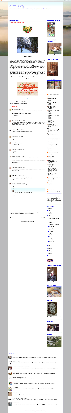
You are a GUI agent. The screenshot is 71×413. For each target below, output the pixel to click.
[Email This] (21, 101)
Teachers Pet (50, 182)
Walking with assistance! (17, 392)
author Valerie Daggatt (23, 103)
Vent (49, 128)
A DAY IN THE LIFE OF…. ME (54, 220)
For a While (50, 183)
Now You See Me (51, 164)
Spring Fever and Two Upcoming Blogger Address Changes (53, 170)
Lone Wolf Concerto (51, 106)
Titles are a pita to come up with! (53, 134)
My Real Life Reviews (52, 168)
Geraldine (14, 156)
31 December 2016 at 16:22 (20, 183)
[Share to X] (23, 101)
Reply (13, 117)
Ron (13, 109)
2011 (49, 252)
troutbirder (14, 129)
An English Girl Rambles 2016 (53, 94)
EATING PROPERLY (16, 372)
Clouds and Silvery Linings (53, 152)
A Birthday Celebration (53, 222)
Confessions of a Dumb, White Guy (53, 111)
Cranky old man (51, 124)
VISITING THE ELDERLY (54, 224)
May (50, 236)
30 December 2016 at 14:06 (18, 175)
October (50, 228)
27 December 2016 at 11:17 (20, 142)
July (50, 233)
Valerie (13, 120)
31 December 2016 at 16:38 (23, 190)
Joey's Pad (50, 148)
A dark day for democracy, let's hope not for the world (54, 179)
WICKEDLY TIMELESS (52, 107)
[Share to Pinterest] (25, 101)
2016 (49, 215)
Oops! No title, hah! (51, 165)
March (50, 239)
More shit (49, 103)
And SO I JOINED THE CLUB (53, 125)
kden (13, 136)
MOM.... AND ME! (16, 361)
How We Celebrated (51, 99)
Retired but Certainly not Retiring (54, 177)
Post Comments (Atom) (30, 221)
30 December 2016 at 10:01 (20, 167)
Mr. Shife (13, 183)
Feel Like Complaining (52, 102)
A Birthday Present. (51, 121)
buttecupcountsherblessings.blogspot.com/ (54, 191)
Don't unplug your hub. (52, 138)
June (50, 234)
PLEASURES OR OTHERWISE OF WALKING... (21, 356)
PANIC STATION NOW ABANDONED (20, 398)
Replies (14, 188)
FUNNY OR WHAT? (16, 387)
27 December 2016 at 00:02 (18, 136)
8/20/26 (49, 112)
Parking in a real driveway (52, 161)
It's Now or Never (51, 148)
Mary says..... (50, 133)
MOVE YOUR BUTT (16, 382)
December (51, 216)
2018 (49, 212)
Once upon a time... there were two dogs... (20, 377)
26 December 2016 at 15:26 (20, 129)
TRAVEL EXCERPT (51, 157)
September (51, 229)
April (50, 238)
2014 (49, 246)
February (51, 241)
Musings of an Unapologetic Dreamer (53, 144)
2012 (49, 250)
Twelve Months (50, 174)
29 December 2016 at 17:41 (20, 156)
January (50, 243)
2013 (49, 248)
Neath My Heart (51, 156)
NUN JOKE (50, 153)
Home (28, 217)
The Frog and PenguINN (52, 98)
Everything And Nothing (52, 173)
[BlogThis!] (22, 101)
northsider (50, 120)
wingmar (37, 410)
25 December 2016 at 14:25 (18, 109)
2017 (49, 213)
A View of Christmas (15, 103)
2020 (49, 208)
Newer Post (12, 217)
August (50, 231)
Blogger (44, 410)
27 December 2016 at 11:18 (20, 149)
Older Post (43, 217)
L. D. (13, 175)
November (51, 226)
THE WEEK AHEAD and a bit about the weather (21, 366)
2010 (49, 253)
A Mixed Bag (17, 5)
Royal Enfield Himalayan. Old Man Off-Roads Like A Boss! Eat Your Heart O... (54, 139)
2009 (49, 255)
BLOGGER (50, 187)
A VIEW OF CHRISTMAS (54, 218)
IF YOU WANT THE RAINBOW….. (54, 95)
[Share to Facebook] (24, 101)
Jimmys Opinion (51, 160)
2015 (49, 245)
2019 (49, 210)
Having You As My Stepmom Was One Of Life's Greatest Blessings (53, 130)
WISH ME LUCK (16, 402)
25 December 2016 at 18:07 (20, 120)
